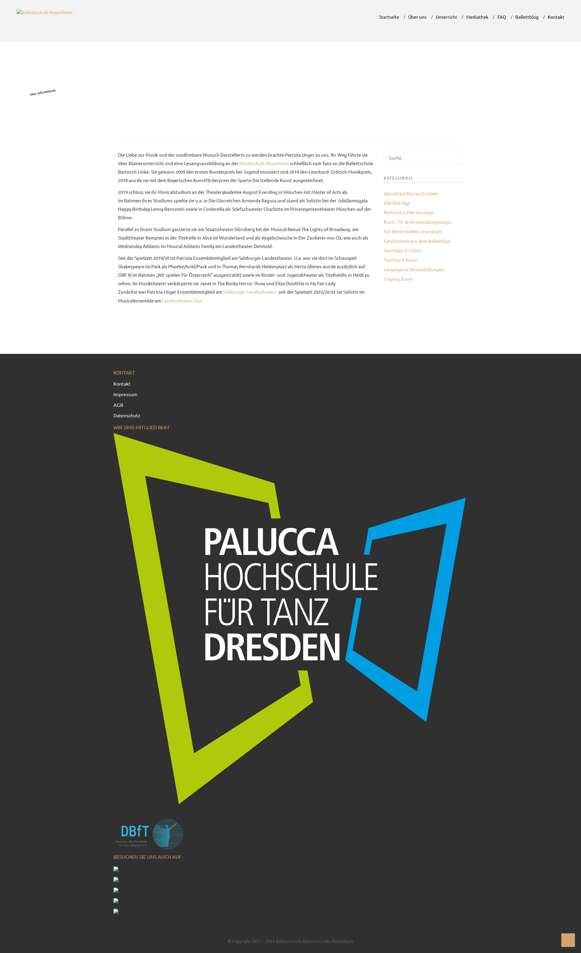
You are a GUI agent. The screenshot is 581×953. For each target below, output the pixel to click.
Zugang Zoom (398, 279)
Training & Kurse (400, 260)
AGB (118, 405)
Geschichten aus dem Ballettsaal (417, 241)
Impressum (125, 394)
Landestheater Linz (182, 300)
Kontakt (121, 383)
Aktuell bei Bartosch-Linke (411, 193)
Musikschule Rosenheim (264, 163)
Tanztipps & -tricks (402, 250)
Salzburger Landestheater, (250, 292)
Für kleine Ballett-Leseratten (413, 231)
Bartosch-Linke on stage (409, 212)
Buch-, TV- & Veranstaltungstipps (417, 222)
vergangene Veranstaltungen (414, 269)
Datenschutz (126, 415)
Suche (457, 160)
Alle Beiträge (397, 203)
